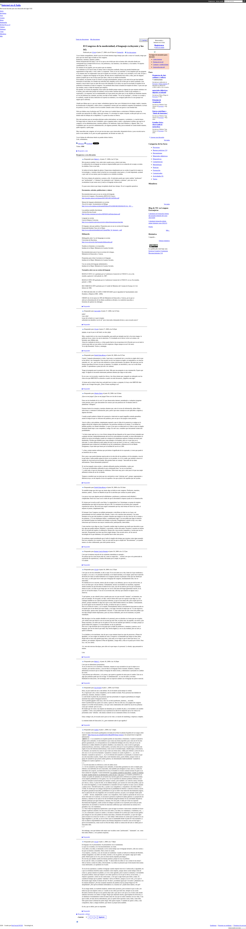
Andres (96, 730)
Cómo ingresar (157, 59)
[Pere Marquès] (155, 199)
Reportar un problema (224, 925)
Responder (86, 306)
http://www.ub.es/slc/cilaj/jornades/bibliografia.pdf (97, 242)
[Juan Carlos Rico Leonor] (160, 194)
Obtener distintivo (164, 241)
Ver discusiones (131, 52)
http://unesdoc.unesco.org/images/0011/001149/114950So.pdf (100, 198)
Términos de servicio (239, 925)
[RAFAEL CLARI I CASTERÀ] (160, 188)
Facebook (89, 143)
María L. (96, 159)
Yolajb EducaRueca (100, 355)
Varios (155, 179)
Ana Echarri (97, 687)
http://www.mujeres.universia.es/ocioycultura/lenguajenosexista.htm (102, 222)
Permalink (83, 159)
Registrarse (211, 1)
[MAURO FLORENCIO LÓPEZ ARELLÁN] (151, 188)
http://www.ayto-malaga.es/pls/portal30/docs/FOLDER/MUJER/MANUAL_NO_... (107, 206)
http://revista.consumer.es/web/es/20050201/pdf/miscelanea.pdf (101, 214)
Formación (120, 52)
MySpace (81, 143)
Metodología (157, 165)
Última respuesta (162, 84)
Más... (168, 230)
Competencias (158, 162)
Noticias (156, 167)
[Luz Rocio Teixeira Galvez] (151, 199)
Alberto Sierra (98, 393)
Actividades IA (158, 176)
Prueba (151, 227)
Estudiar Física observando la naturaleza (157, 124)
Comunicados (157, 173)
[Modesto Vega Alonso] (151, 194)
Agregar (144, 40)
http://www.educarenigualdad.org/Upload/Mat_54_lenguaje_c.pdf (102, 230)
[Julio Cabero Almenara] (160, 199)
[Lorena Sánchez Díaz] (155, 194)
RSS (77, 922)
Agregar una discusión (157, 137)
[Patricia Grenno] (165, 199)
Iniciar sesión (219, 1)
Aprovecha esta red (159, 67)
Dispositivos (157, 159)
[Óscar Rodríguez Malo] (165, 188)
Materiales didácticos (160, 156)
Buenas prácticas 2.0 (160, 150)
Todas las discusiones (82, 39)
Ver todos (167, 140)
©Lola (94, 52)
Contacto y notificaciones (160, 64)
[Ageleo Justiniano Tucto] (155, 188)
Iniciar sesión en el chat (235, 928)
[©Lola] (79, 50)
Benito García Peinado (101, 551)
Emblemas (213, 925)
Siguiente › (101, 917)
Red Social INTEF (17, 925)
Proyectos (155, 84)
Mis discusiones (95, 39)
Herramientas (157, 153)
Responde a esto (82, 151)
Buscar (244, 1)
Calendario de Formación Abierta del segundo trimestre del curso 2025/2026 (159, 216)
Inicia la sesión (159, 47)
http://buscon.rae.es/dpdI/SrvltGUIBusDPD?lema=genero (105, 735)
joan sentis (97, 311)
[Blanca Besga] (165, 194)
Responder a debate (83, 914)
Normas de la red (158, 62)
